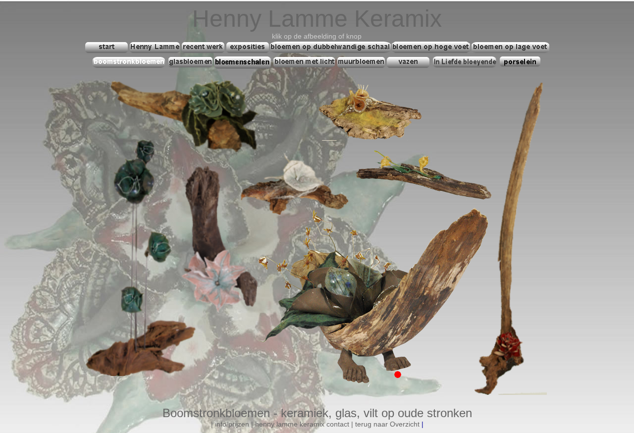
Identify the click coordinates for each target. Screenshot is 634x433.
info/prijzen (232, 424)
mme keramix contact (315, 424)
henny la (268, 424)
